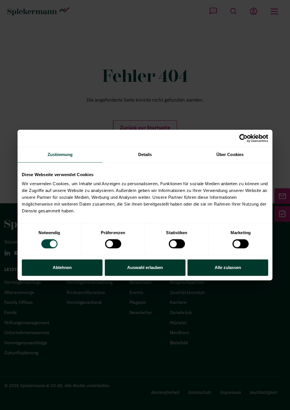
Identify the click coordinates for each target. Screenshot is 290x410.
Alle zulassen (228, 267)
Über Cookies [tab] (230, 154)
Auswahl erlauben (145, 267)
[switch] (113, 243)
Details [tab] (145, 154)
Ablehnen (62, 267)
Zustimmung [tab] (60, 154)
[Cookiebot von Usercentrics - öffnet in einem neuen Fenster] (243, 138)
